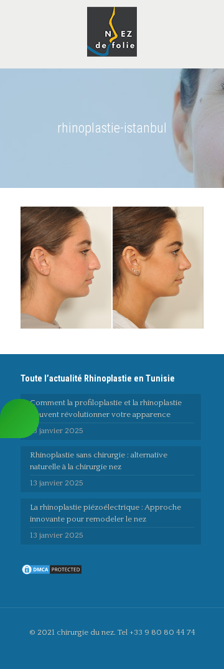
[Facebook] (103, 650)
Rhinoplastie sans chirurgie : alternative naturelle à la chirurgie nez (98, 461)
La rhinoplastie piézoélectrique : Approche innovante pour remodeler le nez (105, 513)
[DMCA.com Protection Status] (52, 573)
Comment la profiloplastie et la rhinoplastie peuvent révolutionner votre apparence (106, 408)
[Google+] (120, 650)
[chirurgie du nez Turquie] (112, 31)
